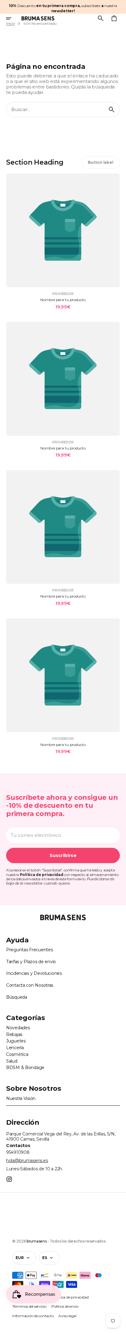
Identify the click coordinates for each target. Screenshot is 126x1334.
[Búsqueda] (112, 109)
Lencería (15, 1047)
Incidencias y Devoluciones (34, 973)
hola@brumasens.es (27, 1160)
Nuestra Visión (20, 1098)
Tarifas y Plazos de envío (31, 961)
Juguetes (16, 1041)
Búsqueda (16, 997)
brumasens (36, 1241)
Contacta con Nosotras (29, 985)
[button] (13, 18)
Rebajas (14, 1034)
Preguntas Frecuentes (29, 949)
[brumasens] (38, 18)
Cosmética (17, 1054)
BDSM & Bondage (25, 1067)
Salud (11, 1061)
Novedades (18, 1027)
